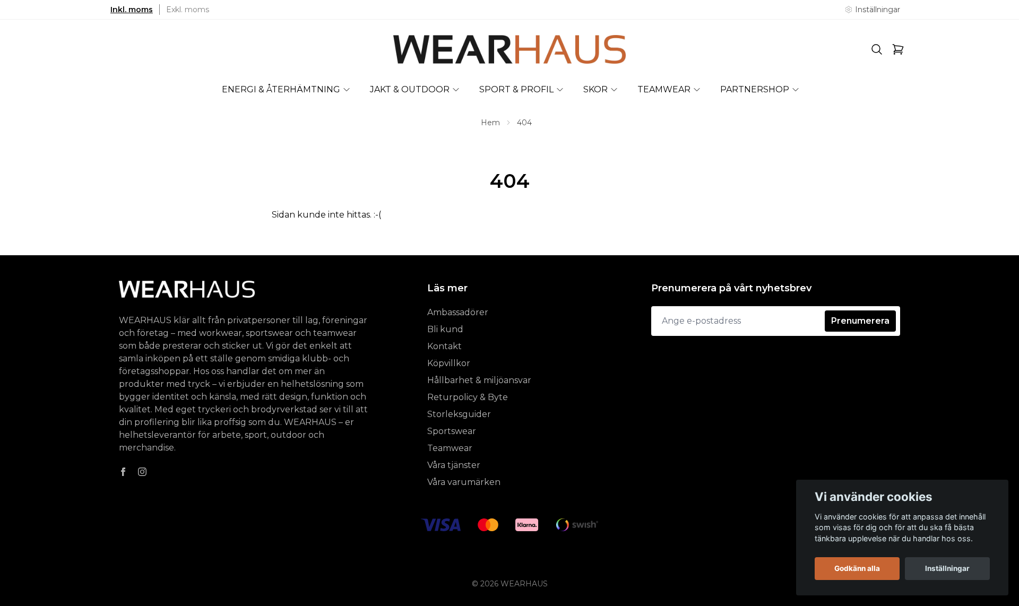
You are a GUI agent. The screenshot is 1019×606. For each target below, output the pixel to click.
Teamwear (449, 448)
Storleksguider (459, 414)
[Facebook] (123, 472)
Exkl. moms (187, 9)
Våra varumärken (463, 482)
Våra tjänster (453, 465)
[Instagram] (142, 472)
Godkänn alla (857, 568)
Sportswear (451, 431)
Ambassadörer (457, 312)
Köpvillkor (448, 363)
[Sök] (876, 49)
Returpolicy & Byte (467, 397)
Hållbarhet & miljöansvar (479, 380)
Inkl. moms (131, 9)
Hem (490, 122)
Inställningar (947, 568)
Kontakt (444, 346)
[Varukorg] (898, 49)
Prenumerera (860, 321)
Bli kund (445, 329)
